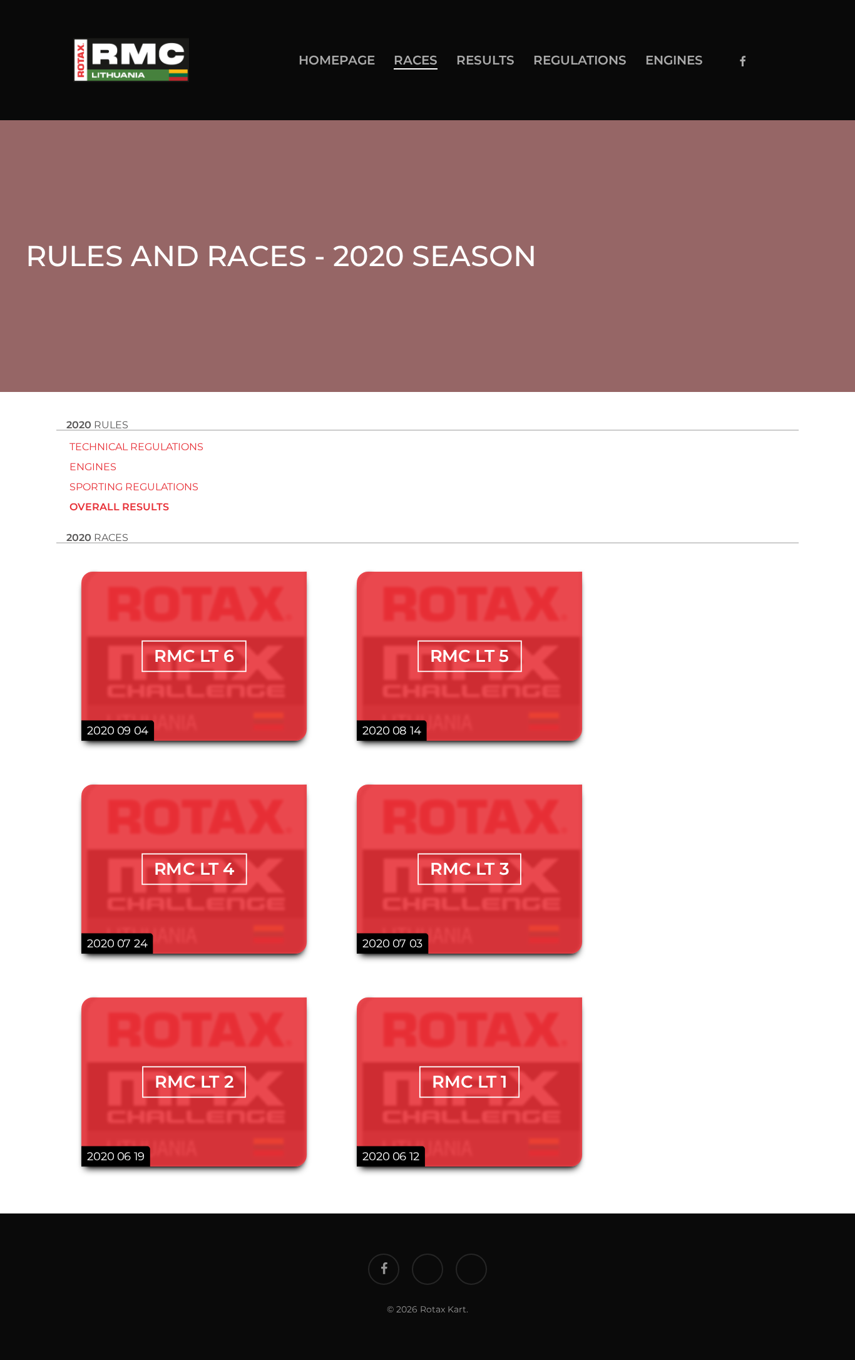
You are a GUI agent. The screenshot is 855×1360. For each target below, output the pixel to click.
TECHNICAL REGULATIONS (135, 447)
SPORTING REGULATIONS (132, 487)
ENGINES (91, 467)
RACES (97, 537)
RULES (97, 425)
